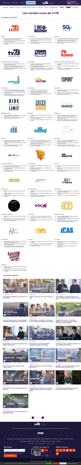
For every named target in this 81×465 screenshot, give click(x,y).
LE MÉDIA (22, 2)
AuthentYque (4, 88)
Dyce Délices (4, 239)
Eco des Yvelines (32, 163)
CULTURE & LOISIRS (26, 7)
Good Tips (30, 239)
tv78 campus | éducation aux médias (10, 61)
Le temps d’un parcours (7, 163)
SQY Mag (56, 36)
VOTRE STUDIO (31, 2)
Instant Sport (57, 88)
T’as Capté (57, 239)
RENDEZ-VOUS (6, 2)
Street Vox (3, 264)
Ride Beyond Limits (6, 113)
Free (73, 3)
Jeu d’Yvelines (57, 189)
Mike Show (30, 113)
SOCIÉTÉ (18, 7)
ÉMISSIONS (23, 441)
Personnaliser (63, 463)
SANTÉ (46, 7)
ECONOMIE (12, 7)
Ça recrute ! (30, 138)
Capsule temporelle (59, 214)
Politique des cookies (50, 443)
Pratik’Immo (57, 113)
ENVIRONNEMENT (53, 7)
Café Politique (31, 61)
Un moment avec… (32, 189)
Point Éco (3, 138)
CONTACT (58, 441)
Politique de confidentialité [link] (72, 463)
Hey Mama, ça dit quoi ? (7, 214)
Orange (76, 2)
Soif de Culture (31, 88)
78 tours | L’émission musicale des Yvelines (64, 61)
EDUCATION (41, 7)
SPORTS (34, 7)
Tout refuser (55, 463)
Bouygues (76, 3)
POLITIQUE (5, 7)
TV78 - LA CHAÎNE (40, 441)
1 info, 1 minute (31, 36)
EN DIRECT (10, 439)
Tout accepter (48, 463)
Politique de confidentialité (40, 443)
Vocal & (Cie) (31, 214)
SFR (73, 2)
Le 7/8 (2, 36)
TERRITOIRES (15, 2)
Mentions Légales (30, 443)
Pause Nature (4, 189)
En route (56, 163)
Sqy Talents (57, 138)
